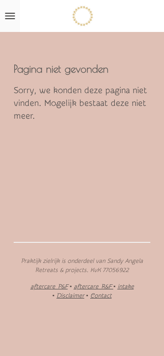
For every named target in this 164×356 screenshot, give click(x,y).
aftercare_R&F (93, 286)
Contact (101, 295)
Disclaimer (70, 295)
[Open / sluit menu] (10, 16)
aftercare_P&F (49, 286)
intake (126, 286)
